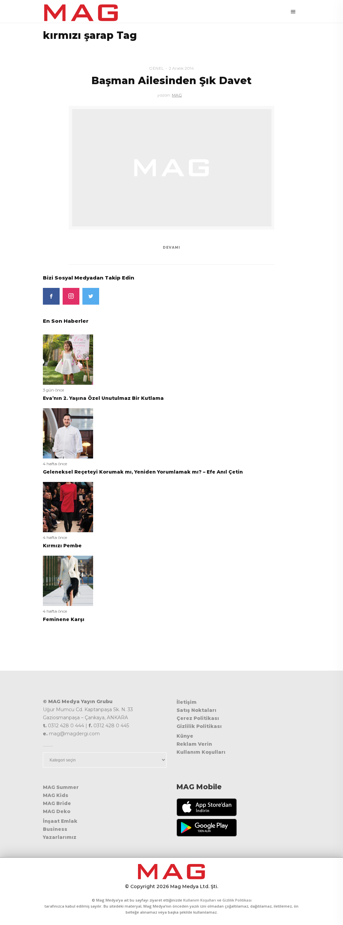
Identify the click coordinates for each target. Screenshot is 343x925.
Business (55, 829)
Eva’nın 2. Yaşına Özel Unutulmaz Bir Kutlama (103, 398)
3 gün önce (53, 389)
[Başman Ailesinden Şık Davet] (171, 168)
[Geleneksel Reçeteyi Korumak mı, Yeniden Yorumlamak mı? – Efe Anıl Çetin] (68, 432)
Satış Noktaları (196, 710)
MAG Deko (56, 811)
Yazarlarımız (59, 837)
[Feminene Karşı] (68, 580)
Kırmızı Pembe (62, 546)
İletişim (187, 702)
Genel (156, 68)
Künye (185, 736)
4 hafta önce (55, 463)
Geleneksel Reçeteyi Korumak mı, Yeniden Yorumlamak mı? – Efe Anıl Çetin (143, 472)
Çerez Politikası (198, 718)
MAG (177, 95)
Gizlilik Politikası (199, 726)
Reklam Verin (194, 744)
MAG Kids (55, 795)
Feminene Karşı (63, 619)
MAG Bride (57, 803)
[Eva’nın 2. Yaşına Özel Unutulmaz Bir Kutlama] (68, 359)
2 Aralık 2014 (181, 68)
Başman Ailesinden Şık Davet (171, 80)
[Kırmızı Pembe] (68, 506)
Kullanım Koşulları (201, 752)
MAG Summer (61, 787)
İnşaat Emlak (60, 821)
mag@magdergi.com (74, 734)
